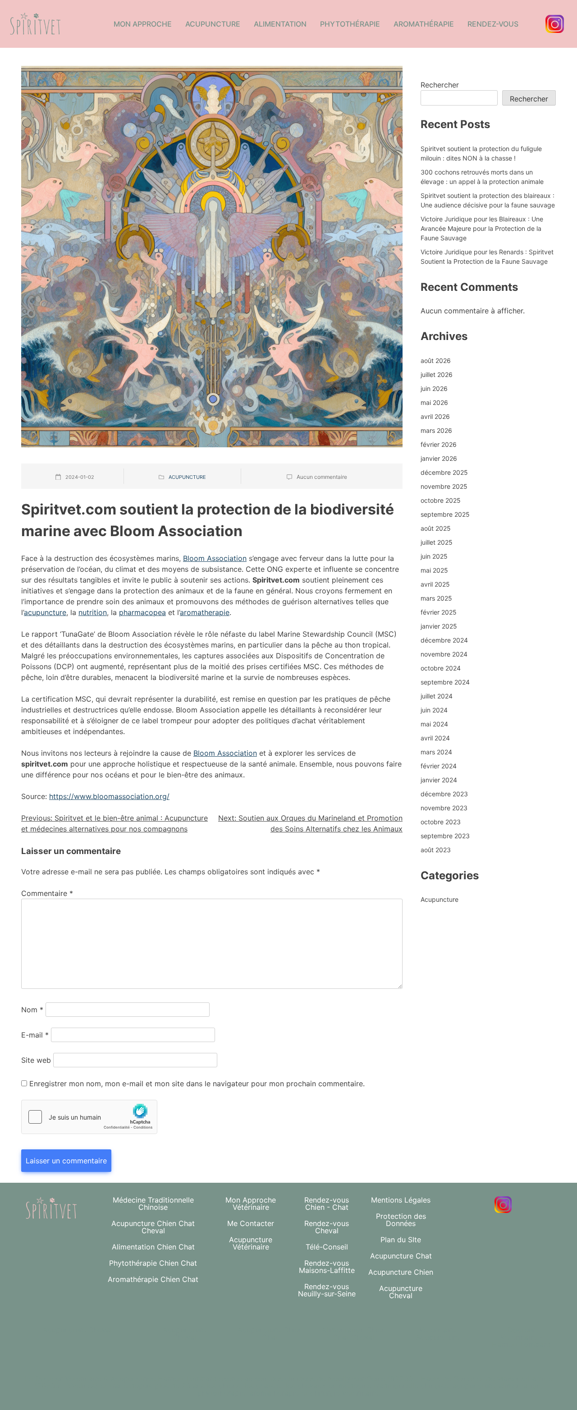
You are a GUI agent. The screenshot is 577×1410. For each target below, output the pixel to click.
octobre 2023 (441, 822)
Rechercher (440, 84)
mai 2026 (434, 402)
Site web (36, 1060)
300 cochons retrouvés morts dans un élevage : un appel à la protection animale (482, 176)
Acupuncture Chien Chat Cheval (153, 1227)
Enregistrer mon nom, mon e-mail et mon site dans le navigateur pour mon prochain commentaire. (197, 1083)
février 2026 (439, 444)
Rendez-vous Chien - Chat (326, 1203)
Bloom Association (215, 558)
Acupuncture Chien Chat (270, 1333)
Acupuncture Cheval (400, 1292)
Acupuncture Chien (400, 1272)
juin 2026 (434, 388)
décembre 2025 (444, 472)
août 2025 (436, 528)
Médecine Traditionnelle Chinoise (153, 1203)
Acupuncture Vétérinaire (250, 1243)
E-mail (35, 1034)
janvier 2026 (439, 458)
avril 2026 (435, 416)
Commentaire (47, 893)
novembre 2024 (444, 654)
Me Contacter (250, 1223)
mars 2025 (436, 598)
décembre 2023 (444, 794)
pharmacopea (142, 612)
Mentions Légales (400, 1199)
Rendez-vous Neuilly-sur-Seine (327, 1290)
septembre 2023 (445, 836)
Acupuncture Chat (401, 1255)
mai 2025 (434, 570)
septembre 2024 (445, 682)
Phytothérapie (350, 23)
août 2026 (436, 360)
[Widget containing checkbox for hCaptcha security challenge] (89, 1117)
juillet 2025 (437, 542)
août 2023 (436, 850)
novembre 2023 (444, 808)
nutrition (92, 612)
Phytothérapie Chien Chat (153, 1263)
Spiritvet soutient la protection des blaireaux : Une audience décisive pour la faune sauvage (488, 200)
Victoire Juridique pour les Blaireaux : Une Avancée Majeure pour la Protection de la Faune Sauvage (482, 228)
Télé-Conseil (327, 1246)
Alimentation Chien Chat (153, 1246)
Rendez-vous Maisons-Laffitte (327, 1266)
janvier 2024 (439, 780)
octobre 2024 (441, 668)
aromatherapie (204, 612)
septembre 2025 (445, 514)
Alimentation (280, 23)
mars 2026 (436, 430)
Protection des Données (401, 1220)
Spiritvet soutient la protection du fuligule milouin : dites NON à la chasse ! (481, 153)
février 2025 (439, 612)
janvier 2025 (439, 626)
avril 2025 (435, 584)
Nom (32, 1009)
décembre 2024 (444, 640)
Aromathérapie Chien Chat (153, 1279)
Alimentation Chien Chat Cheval (353, 1333)
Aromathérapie (424, 23)
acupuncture (45, 612)
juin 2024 (434, 710)
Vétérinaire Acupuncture (437, 1333)
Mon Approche (143, 23)
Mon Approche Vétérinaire (250, 1203)
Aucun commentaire (322, 476)
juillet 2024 (437, 696)
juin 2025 (434, 556)
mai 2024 (434, 724)
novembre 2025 (444, 486)
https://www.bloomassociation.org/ (109, 796)
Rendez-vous (492, 23)
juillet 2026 (437, 374)
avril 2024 (435, 738)
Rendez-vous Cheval (326, 1227)
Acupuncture (212, 23)
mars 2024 (436, 752)
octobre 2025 (441, 500)
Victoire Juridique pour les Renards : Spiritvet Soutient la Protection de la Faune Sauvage (487, 256)
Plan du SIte (400, 1239)
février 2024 (439, 766)
